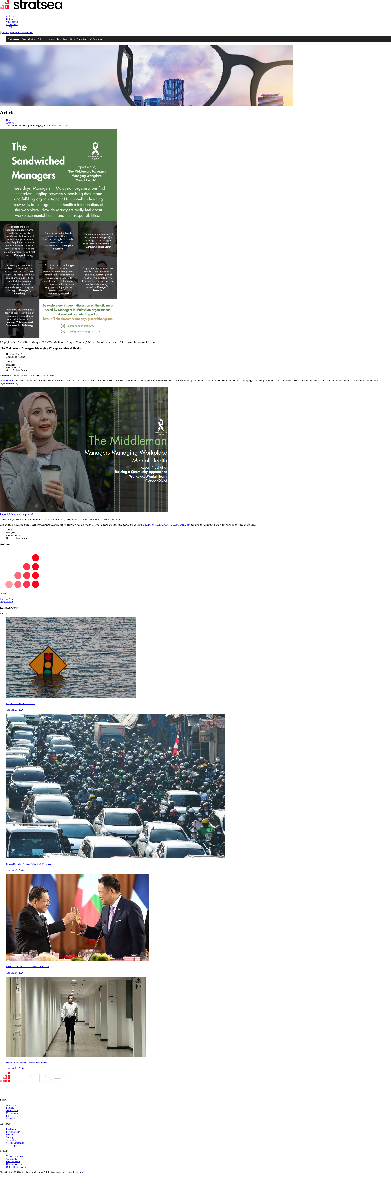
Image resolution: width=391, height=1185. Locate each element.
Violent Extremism (78, 39)
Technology (62, 39)
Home (9, 120)
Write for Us (12, 21)
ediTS (9, 27)
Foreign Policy (28, 39)
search (29, 32)
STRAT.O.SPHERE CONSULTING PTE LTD (102, 519)
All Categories (95, 39)
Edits (8, 1116)
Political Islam (13, 1161)
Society (50, 39)
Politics (41, 39)
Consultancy (12, 24)
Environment (13, 39)
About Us (11, 13)
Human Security (14, 1164)
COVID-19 (11, 1158)
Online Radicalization (16, 1167)
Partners (10, 19)
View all (4, 613)
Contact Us (11, 1118)
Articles (10, 16)
